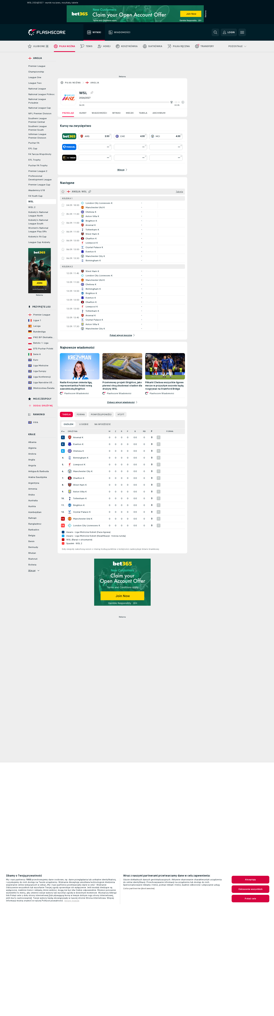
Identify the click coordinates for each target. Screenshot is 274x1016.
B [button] (135, 431)
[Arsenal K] (70, 437)
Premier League (36, 66)
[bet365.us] (69, 136)
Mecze (130, 113)
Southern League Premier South (37, 128)
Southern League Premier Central (37, 120)
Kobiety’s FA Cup (37, 236)
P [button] (127, 431)
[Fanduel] (69, 147)
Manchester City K (82, 471)
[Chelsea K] (70, 451)
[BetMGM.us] (69, 158)
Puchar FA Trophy (37, 165)
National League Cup (39, 107)
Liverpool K (79, 464)
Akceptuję (250, 879)
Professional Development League (40, 177)
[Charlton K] (70, 478)
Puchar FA (33, 142)
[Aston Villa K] (70, 492)
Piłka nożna (73, 82)
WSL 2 (31, 207)
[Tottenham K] (70, 498)
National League (37, 88)
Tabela (143, 113)
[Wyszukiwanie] (215, 32)
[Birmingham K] (70, 458)
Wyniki (116, 113)
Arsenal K (78, 437)
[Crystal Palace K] (70, 512)
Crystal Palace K (82, 511)
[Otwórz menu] (242, 32)
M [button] (109, 431)
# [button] (62, 431)
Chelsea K (78, 450)
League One (34, 77)
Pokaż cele (250, 898)
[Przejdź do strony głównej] (49, 32)
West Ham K (80, 484)
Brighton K (79, 505)
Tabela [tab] (66, 414)
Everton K (78, 444)
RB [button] (144, 431)
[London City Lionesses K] (70, 525)
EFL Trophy (34, 159)
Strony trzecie (71, 900)
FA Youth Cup (35, 195)
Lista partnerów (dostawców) (139, 888)
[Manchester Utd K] (70, 519)
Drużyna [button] (72, 431)
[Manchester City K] (70, 471)
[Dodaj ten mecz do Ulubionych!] (63, 205)
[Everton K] (70, 444)
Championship (36, 71)
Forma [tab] (81, 414)
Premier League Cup (39, 184)
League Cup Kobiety (39, 242)
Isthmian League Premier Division (37, 136)
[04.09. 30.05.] (131, 102)
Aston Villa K (80, 491)
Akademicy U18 (36, 190)
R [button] (121, 431)
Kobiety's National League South (38, 222)
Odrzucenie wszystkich (250, 889)
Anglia (94, 82)
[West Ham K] (70, 485)
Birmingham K (80, 457)
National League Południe (37, 101)
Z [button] (115, 431)
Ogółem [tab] (68, 424)
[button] (183, 102)
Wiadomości (99, 113)
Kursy (82, 113)
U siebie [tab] (83, 424)
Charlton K (78, 478)
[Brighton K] (70, 505)
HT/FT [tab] (121, 414)
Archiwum (159, 113)
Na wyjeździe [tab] (102, 424)
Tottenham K (80, 498)
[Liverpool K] (70, 464)
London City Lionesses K (86, 525)
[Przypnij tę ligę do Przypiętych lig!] (92, 93)
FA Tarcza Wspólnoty (39, 154)
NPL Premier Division (39, 113)
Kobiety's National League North (38, 214)
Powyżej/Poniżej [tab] (101, 414)
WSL (30, 201)
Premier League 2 (37, 171)
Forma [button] (169, 431)
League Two (35, 83)
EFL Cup (32, 148)
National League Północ (41, 94)
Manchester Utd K (82, 518)
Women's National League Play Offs (38, 229)
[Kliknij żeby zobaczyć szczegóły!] (122, 205)
